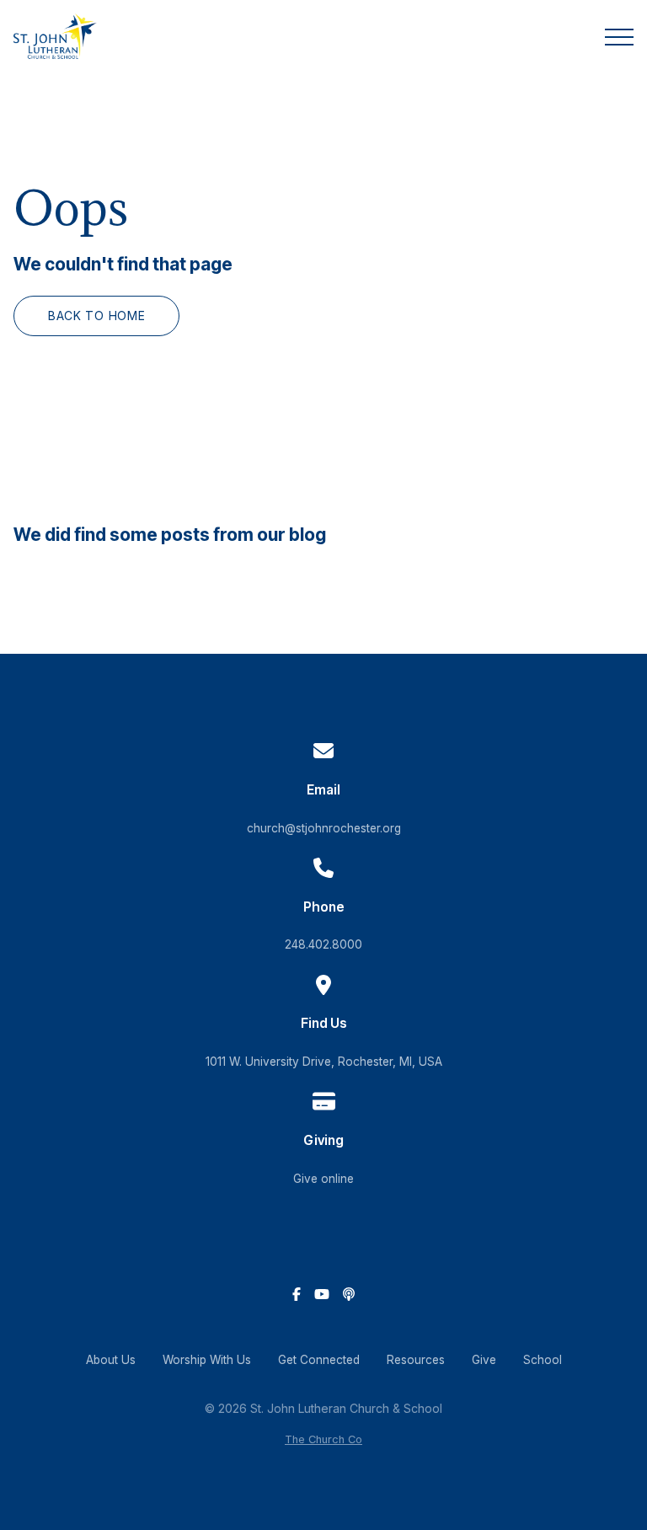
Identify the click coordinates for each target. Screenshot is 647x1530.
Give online (323, 1178)
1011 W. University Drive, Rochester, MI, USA (324, 1061)
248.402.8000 (323, 944)
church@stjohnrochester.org (324, 828)
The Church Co (323, 1439)
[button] (619, 37)
